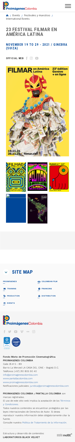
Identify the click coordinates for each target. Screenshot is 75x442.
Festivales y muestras (37, 15)
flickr (28, 331)
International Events (18, 18)
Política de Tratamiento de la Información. (44, 422)
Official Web (15, 58)
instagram (34, 331)
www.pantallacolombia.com (18, 378)
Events (16, 15)
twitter (10, 331)
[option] (37, 111)
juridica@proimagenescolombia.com (49, 385)
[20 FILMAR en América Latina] (38, 208)
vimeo (22, 331)
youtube (16, 331)
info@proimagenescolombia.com (20, 374)
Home (7, 15)
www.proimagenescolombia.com (20, 382)
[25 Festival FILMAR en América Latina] (16, 177)
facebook (4, 331)
